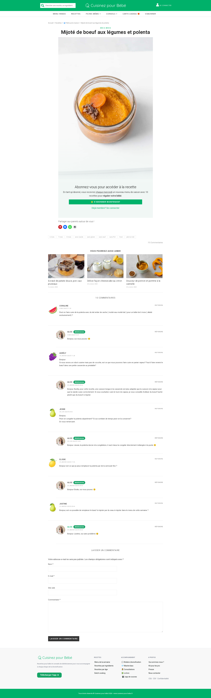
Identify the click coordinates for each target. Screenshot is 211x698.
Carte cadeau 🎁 (131, 14)
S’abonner (150, 14)
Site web (51, 588)
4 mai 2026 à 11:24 (65, 308)
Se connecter (165, 5)
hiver (121, 237)
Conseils (110, 14)
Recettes (75, 14)
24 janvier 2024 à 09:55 (75, 485)
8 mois (69, 237)
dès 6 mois (105, 28)
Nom (50, 564)
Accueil (50, 23)
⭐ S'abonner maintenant (105, 202)
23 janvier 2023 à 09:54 (75, 530)
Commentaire (54, 600)
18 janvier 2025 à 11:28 (67, 356)
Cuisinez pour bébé (106, 5)
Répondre (159, 305)
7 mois (60, 237)
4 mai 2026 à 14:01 (73, 335)
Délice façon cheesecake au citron (104, 281)
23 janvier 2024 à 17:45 (67, 462)
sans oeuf (102, 237)
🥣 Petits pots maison (71, 23)
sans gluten (91, 237)
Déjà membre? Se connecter (105, 208)
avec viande (79, 237)
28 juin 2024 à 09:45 (66, 412)
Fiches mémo (92, 14)
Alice (69, 527)
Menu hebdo (59, 14)
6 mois (52, 237)
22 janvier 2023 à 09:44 (67, 506)
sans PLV (112, 237)
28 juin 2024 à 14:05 (73, 441)
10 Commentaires (155, 242)
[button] (49, 675)
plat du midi (130, 237)
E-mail (51, 576)
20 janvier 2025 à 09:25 (75, 385)
